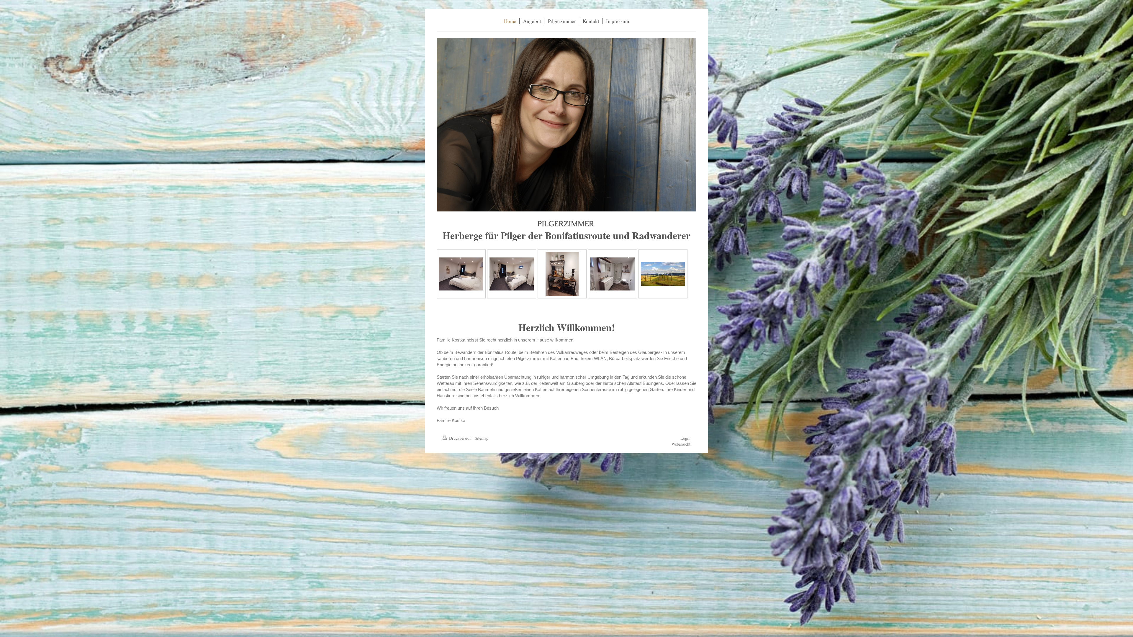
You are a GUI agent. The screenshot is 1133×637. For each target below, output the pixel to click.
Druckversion (460, 438)
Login (685, 438)
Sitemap (481, 438)
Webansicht (681, 444)
